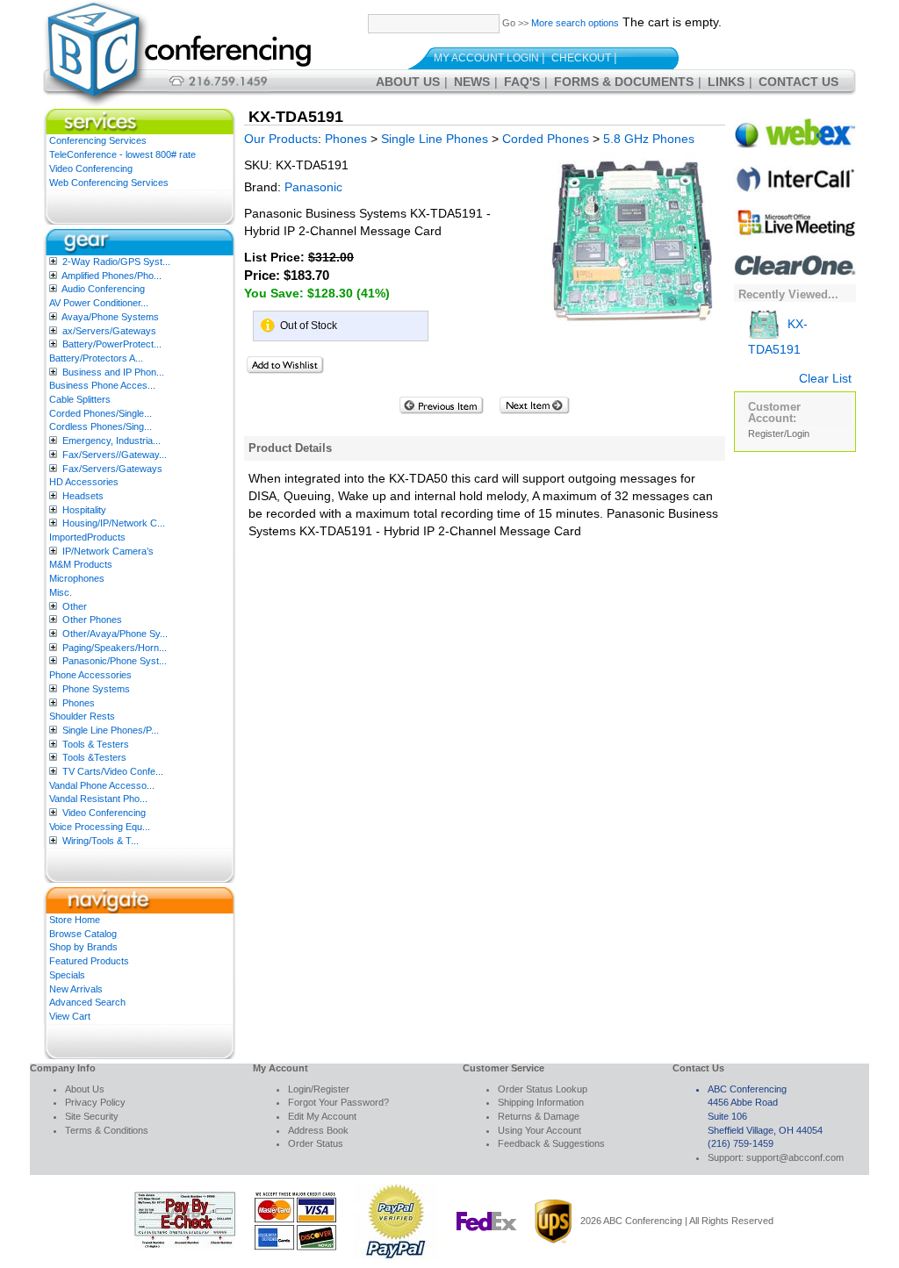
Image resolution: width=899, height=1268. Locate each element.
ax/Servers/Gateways (109, 331)
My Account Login (486, 58)
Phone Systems (96, 689)
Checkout (581, 58)
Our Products (281, 139)
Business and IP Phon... (113, 372)
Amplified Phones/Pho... (111, 275)
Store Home (74, 919)
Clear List (825, 378)
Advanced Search (87, 1002)
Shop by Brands (83, 947)
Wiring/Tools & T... (100, 840)
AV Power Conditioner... (98, 302)
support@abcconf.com (795, 1157)
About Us (408, 82)
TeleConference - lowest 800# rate (122, 154)
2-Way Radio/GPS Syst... (116, 261)
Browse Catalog (83, 933)
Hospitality (84, 510)
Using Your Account (539, 1130)
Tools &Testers (94, 757)
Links (726, 82)
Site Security (92, 1116)
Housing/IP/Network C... (113, 523)
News (472, 82)
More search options (575, 23)
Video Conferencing (91, 168)
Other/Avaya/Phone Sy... (115, 633)
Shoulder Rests (82, 716)
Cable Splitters (80, 399)
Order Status (315, 1143)
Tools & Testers (95, 744)
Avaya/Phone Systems (110, 317)
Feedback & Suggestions (551, 1143)
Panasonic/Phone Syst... (114, 660)
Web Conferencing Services (109, 182)
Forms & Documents (624, 82)
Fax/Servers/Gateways (112, 468)
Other (74, 606)
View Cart (69, 1016)
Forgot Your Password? (338, 1102)
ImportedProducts (87, 537)
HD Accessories (84, 481)
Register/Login (778, 433)
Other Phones (92, 619)
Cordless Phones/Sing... (100, 426)
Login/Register (318, 1089)
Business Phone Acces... (102, 385)
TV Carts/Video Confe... (112, 771)
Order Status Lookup (542, 1089)
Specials (67, 975)
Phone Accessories (90, 675)
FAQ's (522, 82)
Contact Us (798, 82)
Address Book (318, 1130)
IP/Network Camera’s (108, 551)
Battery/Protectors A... (96, 358)
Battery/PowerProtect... (112, 344)
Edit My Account (322, 1116)
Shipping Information (541, 1102)
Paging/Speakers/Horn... (114, 647)
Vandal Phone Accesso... (102, 785)
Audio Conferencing (103, 288)
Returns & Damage (538, 1116)
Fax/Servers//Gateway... (114, 454)
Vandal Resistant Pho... (98, 798)
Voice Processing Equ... (99, 826)
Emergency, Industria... (111, 440)
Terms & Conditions (106, 1130)
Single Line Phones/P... (110, 730)
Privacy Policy (95, 1102)
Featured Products (89, 961)
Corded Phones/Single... (100, 413)
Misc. (60, 592)
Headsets (83, 496)
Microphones (76, 578)
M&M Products (80, 564)
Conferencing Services (98, 140)
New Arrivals (76, 989)
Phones (78, 703)
